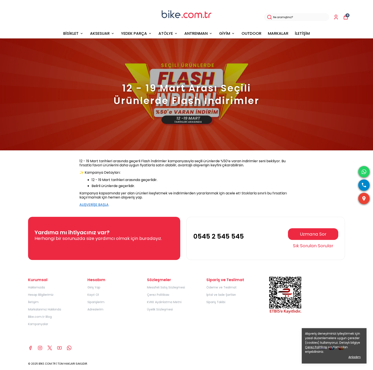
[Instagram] (40, 348)
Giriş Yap (93, 287)
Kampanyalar (38, 324)
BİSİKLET (71, 33)
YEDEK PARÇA (134, 33)
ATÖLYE (165, 33)
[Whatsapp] (69, 348)
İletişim (33, 302)
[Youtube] (59, 348)
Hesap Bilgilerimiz (41, 295)
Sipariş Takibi (215, 302)
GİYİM (224, 33)
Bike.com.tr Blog (40, 317)
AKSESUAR (100, 33)
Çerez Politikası (158, 295)
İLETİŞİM (302, 33)
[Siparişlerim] (336, 17)
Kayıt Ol (93, 295)
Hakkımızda (36, 287)
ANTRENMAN (196, 33)
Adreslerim (95, 309)
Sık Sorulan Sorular (313, 246)
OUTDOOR (251, 33)
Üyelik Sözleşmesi (160, 309)
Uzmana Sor (313, 234)
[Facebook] (30, 348)
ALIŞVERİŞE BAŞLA (94, 204)
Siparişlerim (95, 302)
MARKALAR (278, 33)
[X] (49, 348)
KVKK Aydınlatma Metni (164, 302)
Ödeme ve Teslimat (221, 287)
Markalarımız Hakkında (44, 309)
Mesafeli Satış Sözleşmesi (166, 287)
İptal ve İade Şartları (221, 295)
